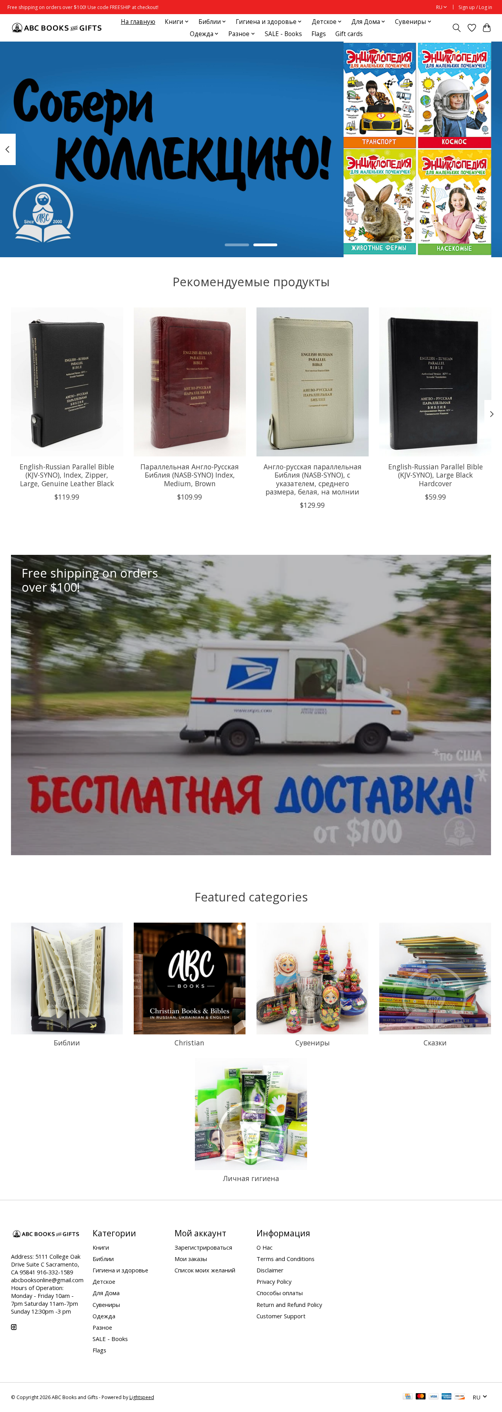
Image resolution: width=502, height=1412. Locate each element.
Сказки (435, 1042)
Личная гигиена (251, 1178)
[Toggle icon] (456, 28)
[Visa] (434, 1397)
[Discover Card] (460, 1397)
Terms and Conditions (285, 1259)
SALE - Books (283, 34)
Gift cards (349, 34)
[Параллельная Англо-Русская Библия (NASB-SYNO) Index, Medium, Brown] (190, 381)
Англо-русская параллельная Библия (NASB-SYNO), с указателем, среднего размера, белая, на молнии (312, 479)
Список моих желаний (205, 1270)
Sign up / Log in (475, 7)
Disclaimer (270, 1270)
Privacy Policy (273, 1281)
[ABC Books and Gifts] (57, 27)
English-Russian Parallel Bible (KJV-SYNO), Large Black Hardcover (435, 475)
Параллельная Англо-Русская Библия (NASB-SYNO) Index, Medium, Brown (189, 475)
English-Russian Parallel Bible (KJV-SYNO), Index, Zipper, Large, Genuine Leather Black (67, 475)
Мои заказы (191, 1259)
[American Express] (447, 1397)
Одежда (104, 1316)
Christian (189, 1042)
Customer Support (281, 1316)
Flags (318, 34)
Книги (101, 1247)
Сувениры (312, 1042)
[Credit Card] (408, 1397)
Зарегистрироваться (203, 1247)
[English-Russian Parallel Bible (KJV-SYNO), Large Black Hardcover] (435, 381)
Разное (102, 1327)
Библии (67, 1042)
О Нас (264, 1247)
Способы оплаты (279, 1293)
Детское (104, 1281)
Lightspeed (141, 1397)
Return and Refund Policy (289, 1304)
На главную (138, 22)
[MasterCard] (421, 1397)
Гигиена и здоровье (120, 1270)
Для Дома (106, 1293)
